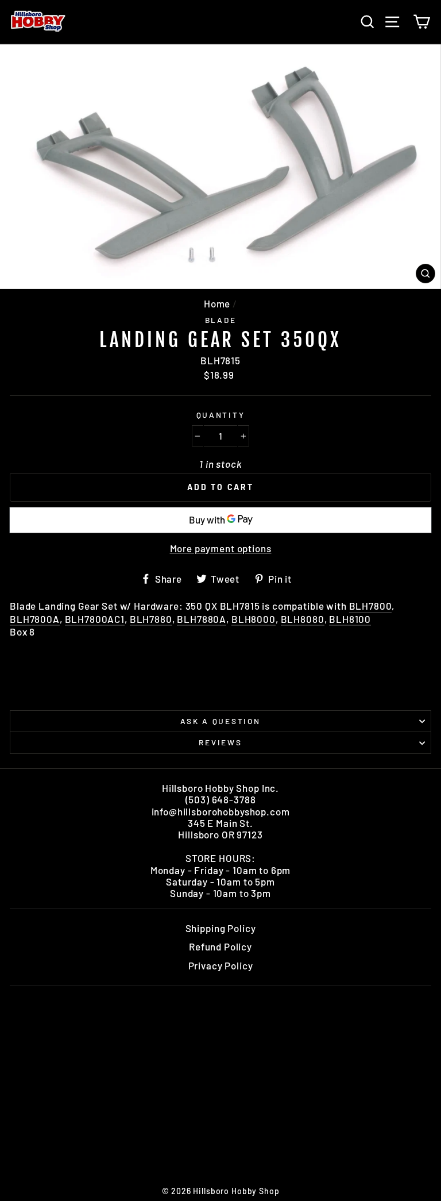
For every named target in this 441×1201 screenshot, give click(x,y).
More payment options (221, 548)
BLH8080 (302, 619)
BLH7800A (35, 619)
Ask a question (220, 721)
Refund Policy (220, 946)
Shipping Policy (220, 928)
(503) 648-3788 (220, 799)
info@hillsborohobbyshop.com (221, 811)
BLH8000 (253, 619)
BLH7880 (151, 619)
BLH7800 (370, 605)
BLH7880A (201, 619)
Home (217, 303)
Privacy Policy (220, 965)
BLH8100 (350, 619)
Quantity (220, 414)
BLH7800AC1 (95, 619)
